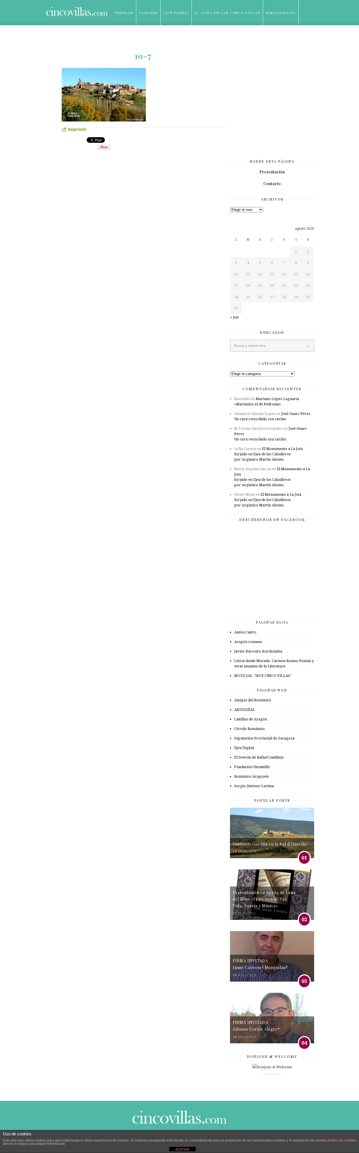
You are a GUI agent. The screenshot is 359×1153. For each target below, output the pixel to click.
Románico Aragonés (251, 776)
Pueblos (124, 12)
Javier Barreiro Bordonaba (258, 651)
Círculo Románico (249, 729)
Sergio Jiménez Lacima (254, 786)
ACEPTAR (182, 1149)
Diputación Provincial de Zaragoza (264, 738)
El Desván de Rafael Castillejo (259, 757)
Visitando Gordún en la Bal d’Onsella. (270, 844)
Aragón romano (248, 642)
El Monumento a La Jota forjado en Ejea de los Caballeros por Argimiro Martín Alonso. (268, 454)
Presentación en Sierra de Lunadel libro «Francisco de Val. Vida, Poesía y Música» (264, 899)
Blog (120, 38)
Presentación (272, 171)
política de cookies (342, 1140)
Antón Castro (245, 632)
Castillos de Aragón (250, 719)
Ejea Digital (244, 748)
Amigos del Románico (252, 700)
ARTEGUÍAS (244, 710)
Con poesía (176, 12)
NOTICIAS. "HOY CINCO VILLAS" (262, 676)
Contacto (272, 183)
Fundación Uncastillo (252, 767)
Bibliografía (281, 12)
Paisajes (148, 12)
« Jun (234, 317)
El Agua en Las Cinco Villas (227, 12)
